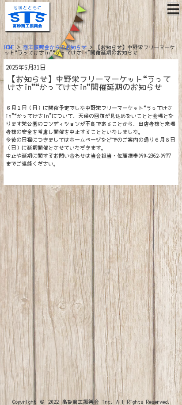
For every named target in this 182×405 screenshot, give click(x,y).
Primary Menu (173, 8)
